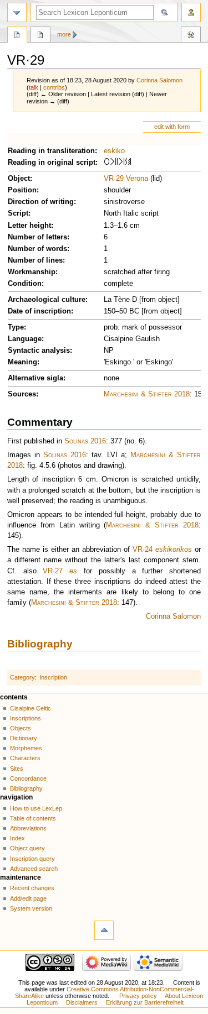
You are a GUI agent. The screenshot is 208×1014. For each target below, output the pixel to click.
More (64, 34)
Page (17, 36)
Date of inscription (39, 311)
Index (17, 838)
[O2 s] (107, 162)
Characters (25, 758)
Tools (190, 36)
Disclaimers (82, 1002)
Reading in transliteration (51, 151)
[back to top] (104, 930)
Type (16, 327)
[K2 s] (113, 162)
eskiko (114, 151)
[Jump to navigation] (17, 12)
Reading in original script (51, 162)
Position (22, 190)
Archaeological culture (46, 300)
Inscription (53, 677)
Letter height (29, 225)
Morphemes (26, 748)
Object (19, 178)
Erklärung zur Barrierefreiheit (145, 1002)
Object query (27, 848)
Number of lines (35, 260)
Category (22, 677)
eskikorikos (173, 549)
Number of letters (37, 237)
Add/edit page (28, 898)
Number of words (37, 249)
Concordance (28, 778)
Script (18, 213)
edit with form (172, 126)
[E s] (129, 162)
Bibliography (40, 644)
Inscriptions (25, 718)
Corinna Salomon (173, 616)
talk (33, 87)
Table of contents (33, 818)
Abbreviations (28, 828)
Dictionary (23, 738)
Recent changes (32, 888)
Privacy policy (138, 995)
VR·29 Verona (126, 178)
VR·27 (53, 571)
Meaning (22, 362)
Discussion (40, 36)
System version (31, 908)
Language (25, 339)
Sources (22, 394)
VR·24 (143, 549)
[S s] (126, 162)
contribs (54, 87)
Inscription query (32, 858)
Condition (25, 284)
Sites (16, 768)
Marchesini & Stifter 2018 (147, 394)
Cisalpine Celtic (30, 708)
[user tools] (191, 12)
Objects (20, 728)
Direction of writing (41, 202)
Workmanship (31, 272)
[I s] (117, 162)
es (73, 571)
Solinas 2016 (85, 441)
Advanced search (34, 868)
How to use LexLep (36, 808)
